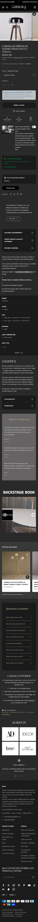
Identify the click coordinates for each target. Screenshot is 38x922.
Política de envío (18, 914)
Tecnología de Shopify (17, 910)
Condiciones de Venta (8, 846)
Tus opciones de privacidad (26, 851)
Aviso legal (19, 916)
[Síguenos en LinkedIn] (3, 889)
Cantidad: (5, 81)
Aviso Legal (24, 846)
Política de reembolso (7, 912)
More (16, 150)
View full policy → (6, 714)
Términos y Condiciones (28, 843)
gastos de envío (18, 57)
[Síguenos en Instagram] (13, 885)
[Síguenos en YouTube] (29, 885)
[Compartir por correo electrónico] (21, 194)
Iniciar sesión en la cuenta (7, 838)
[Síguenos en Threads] (19, 885)
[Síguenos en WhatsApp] (13, 889)
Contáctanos (5, 830)
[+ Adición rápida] (27, 577)
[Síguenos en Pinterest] (24, 885)
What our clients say (19, 419)
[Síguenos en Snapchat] (8, 889)
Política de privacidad (20, 912)
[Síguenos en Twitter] (8, 885)
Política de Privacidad (27, 830)
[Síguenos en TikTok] (34, 885)
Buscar (4, 843)
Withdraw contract (26, 861)
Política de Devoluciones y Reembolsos (28, 835)
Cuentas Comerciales (8, 850)
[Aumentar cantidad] (12, 85)
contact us (32, 700)
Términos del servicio (7, 914)
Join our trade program (10, 167)
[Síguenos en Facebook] (3, 885)
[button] (19, 111)
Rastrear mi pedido (8, 834)
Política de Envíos (26, 839)
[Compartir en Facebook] (10, 194)
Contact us (6, 180)
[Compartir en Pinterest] (17, 194)
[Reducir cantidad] (4, 85)
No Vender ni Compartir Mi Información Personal (28, 857)
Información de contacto (8, 916)
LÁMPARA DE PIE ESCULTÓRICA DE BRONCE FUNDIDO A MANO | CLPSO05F (16, 583)
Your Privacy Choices (8, 853)
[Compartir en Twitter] (14, 194)
